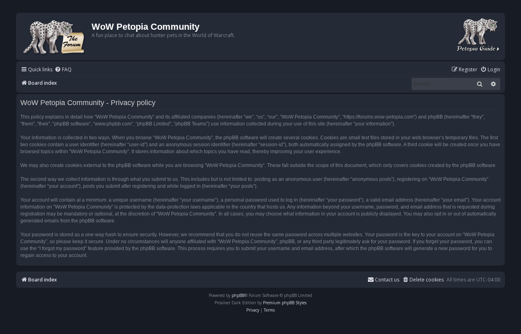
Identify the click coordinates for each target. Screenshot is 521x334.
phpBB (238, 295)
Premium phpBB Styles (284, 302)
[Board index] (55, 36)
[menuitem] (63, 69)
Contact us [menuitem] (387, 279)
